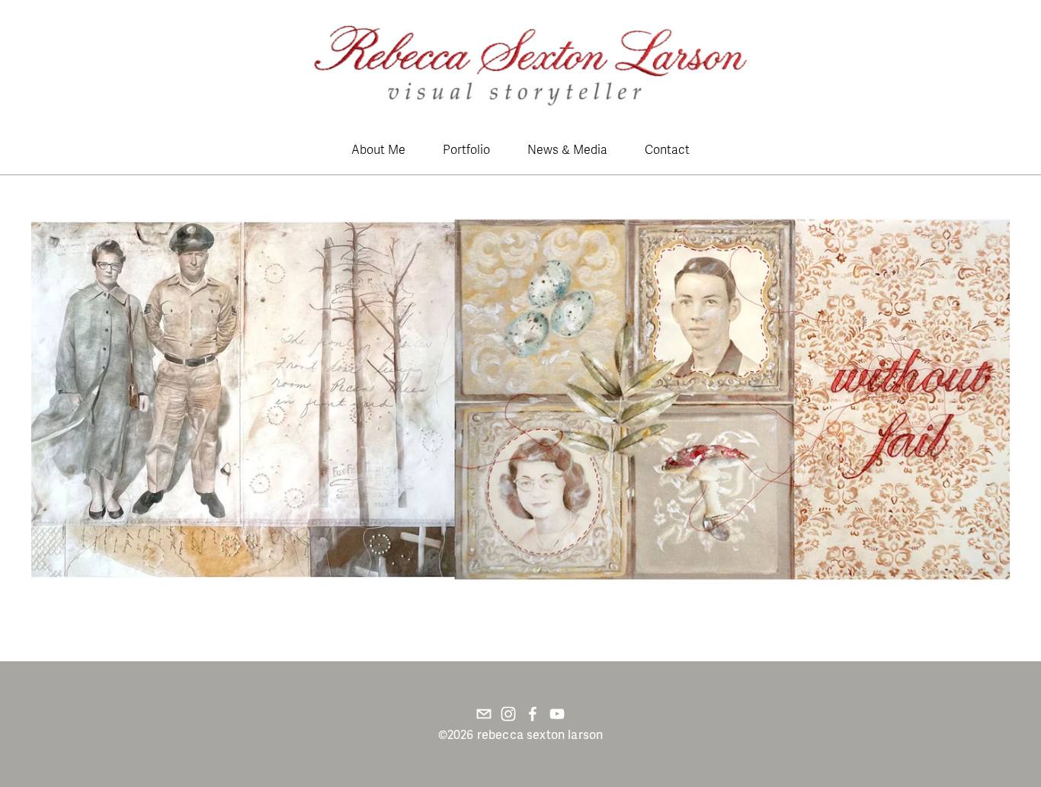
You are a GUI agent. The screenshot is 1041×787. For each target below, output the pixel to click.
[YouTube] (557, 713)
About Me (378, 150)
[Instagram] (508, 713)
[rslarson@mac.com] (484, 713)
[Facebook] (532, 713)
